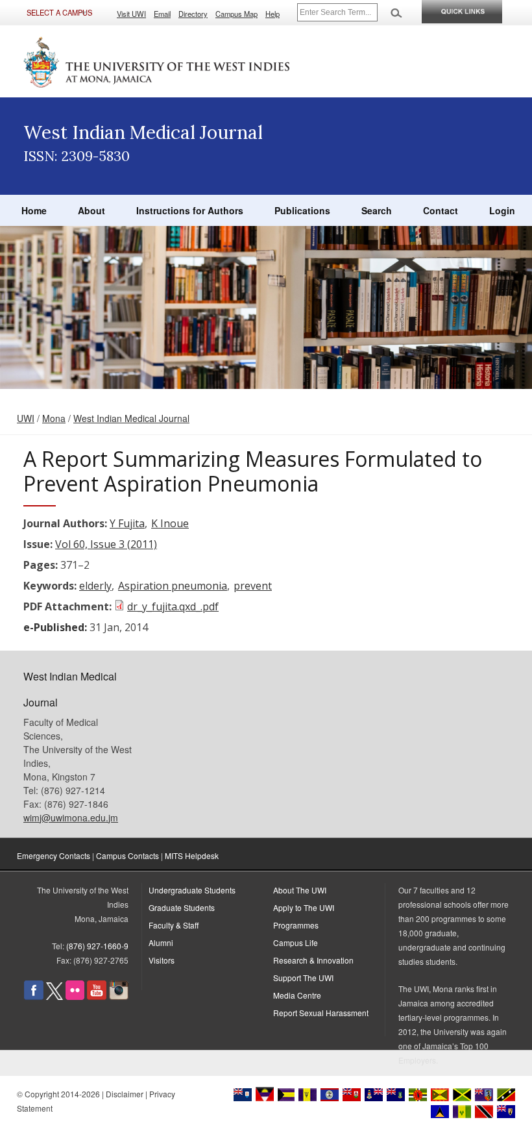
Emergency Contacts (53, 855)
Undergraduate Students (192, 889)
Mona (54, 418)
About (91, 210)
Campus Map (236, 13)
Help (272, 13)
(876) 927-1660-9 (97, 945)
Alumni (161, 942)
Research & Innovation (313, 960)
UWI (25, 418)
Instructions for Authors (189, 210)
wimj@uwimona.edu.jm (70, 817)
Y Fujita (127, 523)
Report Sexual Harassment (321, 1012)
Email (162, 13)
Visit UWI (131, 13)
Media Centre (297, 995)
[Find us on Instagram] (118, 996)
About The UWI (299, 889)
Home (34, 210)
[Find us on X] (54, 996)
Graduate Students (182, 907)
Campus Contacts (127, 855)
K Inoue (170, 523)
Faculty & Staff (174, 924)
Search (376, 210)
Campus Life (295, 942)
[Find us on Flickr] (75, 996)
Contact (440, 210)
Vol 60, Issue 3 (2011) (106, 544)
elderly (95, 586)
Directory (193, 13)
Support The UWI (303, 977)
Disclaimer (124, 1093)
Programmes (296, 924)
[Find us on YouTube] (96, 996)
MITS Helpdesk (192, 855)
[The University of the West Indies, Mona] (157, 61)
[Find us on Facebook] (33, 996)
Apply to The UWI (303, 907)
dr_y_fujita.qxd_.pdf (173, 606)
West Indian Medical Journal (131, 418)
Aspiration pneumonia (172, 586)
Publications (302, 210)
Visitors (162, 960)
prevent (253, 586)
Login (502, 210)
